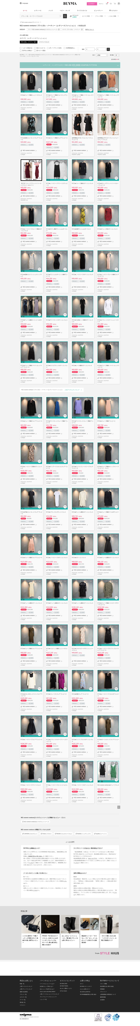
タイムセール (41, 48)
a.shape (23, 109)
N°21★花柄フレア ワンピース (80, 694)
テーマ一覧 (22, 999)
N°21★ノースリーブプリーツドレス (31, 785)
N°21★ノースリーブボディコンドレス (82, 274)
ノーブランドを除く (56, 48)
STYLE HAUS (63, 991)
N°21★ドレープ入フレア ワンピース (56, 694)
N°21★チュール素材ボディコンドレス (82, 512)
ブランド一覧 (23, 994)
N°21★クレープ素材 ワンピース (106, 421)
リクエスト (114, 10)
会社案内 (102, 999)
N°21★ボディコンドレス (79, 557)
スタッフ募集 (103, 983)
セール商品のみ (28, 48)
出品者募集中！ (92, 3)
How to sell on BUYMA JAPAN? (47, 991)
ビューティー (98, 10)
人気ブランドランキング (26, 989)
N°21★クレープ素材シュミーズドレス (31, 95)
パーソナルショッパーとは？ (47, 983)
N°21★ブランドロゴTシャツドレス (56, 512)
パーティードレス (44, 42)
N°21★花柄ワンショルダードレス (81, 229)
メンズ (50, 10)
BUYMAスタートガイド (86, 986)
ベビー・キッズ (65, 10)
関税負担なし (71, 48)
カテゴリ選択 (86, 16)
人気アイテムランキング (26, 986)
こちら (31, 862)
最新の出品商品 (24, 991)
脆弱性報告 (103, 997)
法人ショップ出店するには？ (47, 989)
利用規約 (102, 989)
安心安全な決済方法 (85, 991)
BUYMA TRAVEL (64, 986)
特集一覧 (22, 983)
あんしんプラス (92, 858)
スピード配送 (41, 50)
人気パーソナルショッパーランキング (49, 994)
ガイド (81, 983)
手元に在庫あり (28, 50)
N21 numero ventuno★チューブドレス (108, 785)
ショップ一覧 (43, 999)
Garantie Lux (24, 200)
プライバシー (103, 991)
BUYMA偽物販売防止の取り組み (88, 994)
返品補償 (31, 101)
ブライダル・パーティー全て (29, 42)
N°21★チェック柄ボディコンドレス (107, 229)
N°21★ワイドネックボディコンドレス (57, 320)
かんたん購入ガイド (85, 989)
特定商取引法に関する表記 (107, 986)
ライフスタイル (82, 10)
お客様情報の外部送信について (108, 994)
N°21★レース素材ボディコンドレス (82, 365)
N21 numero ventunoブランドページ (31, 22)
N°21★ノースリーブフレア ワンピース (31, 739)
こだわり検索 (112, 16)
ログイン (101, 3)
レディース (37, 10)
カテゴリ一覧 (23, 997)
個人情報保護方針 (24, 1018)
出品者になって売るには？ (46, 986)
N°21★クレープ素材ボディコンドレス (82, 183)
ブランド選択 (99, 16)
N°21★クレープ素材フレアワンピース (57, 138)
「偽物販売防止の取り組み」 (35, 856)
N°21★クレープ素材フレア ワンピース (31, 421)
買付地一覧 (22, 1002)
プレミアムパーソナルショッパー (48, 996)
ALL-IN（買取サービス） (66, 988)
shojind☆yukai (76, 154)
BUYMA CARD (63, 983)
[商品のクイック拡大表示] (35, 73)
